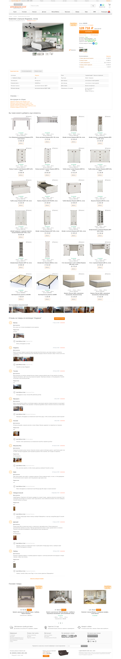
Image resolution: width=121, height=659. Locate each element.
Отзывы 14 (34, 20)
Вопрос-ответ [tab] (38, 71)
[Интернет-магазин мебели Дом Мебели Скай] (18, 5)
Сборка (75, 0)
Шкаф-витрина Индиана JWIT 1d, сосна (21, 262)
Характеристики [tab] (14, 71)
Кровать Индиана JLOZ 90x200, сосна (47, 200)
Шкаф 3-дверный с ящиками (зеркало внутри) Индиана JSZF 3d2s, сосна (21, 231)
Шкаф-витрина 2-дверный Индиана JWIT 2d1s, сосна (100, 230)
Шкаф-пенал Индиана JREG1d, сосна (47, 262)
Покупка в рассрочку (31, 635)
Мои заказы (46, 636)
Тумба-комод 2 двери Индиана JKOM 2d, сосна (74, 169)
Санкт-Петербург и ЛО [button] (16, 0)
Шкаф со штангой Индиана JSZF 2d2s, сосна (74, 231)
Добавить (21, 143)
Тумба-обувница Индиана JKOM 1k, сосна (74, 200)
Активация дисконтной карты (50, 637)
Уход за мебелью (13, 640)
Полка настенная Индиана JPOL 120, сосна (47, 137)
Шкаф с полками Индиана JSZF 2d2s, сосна (47, 231)
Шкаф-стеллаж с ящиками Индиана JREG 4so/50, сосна (100, 138)
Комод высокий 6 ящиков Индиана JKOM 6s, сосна (47, 169)
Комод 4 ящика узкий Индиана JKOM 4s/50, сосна (21, 169)
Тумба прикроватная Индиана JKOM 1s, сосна (22, 104)
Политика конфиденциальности (16, 637)
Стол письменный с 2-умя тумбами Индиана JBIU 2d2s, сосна (74, 263)
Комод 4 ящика (83, 60)
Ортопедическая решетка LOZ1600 (21, 294)
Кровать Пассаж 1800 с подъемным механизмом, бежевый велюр (100, 294)
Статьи (11, 641)
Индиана (37, 75)
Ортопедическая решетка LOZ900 (47, 294)
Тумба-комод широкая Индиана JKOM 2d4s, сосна (100, 169)
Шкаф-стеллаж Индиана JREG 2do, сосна (74, 137)
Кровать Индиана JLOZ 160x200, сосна (21, 101)
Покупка (41, 0)
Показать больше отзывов (36, 578)
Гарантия (87, 0)
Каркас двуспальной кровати (86, 58)
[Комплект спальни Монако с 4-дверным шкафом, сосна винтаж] (95, 596)
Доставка (65, 0)
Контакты (108, 0)
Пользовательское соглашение (16, 639)
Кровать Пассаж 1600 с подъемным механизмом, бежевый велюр (73, 294)
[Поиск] (93, 5)
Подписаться (84, 645)
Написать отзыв (59, 318)
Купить (88, 32)
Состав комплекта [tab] (26, 71)
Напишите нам (93, 635)
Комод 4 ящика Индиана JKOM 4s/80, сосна (22, 103)
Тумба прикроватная (85, 62)
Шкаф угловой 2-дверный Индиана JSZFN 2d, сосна (24, 105)
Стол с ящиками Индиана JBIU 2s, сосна (100, 262)
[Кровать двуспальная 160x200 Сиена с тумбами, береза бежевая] (26, 596)
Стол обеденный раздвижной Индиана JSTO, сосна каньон (21, 138)
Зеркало (82, 66)
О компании (12, 635)
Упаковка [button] (13, 96)
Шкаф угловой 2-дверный (86, 64)
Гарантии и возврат (31, 637)
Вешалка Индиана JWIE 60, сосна (100, 200)
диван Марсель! (46, 652)
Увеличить (29, 116)
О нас (97, 0)
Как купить (12, 636)
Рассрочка (53, 0)
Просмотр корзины (48, 635)
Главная (10, 16)
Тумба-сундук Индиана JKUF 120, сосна (21, 200)
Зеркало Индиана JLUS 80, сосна (19, 107)
